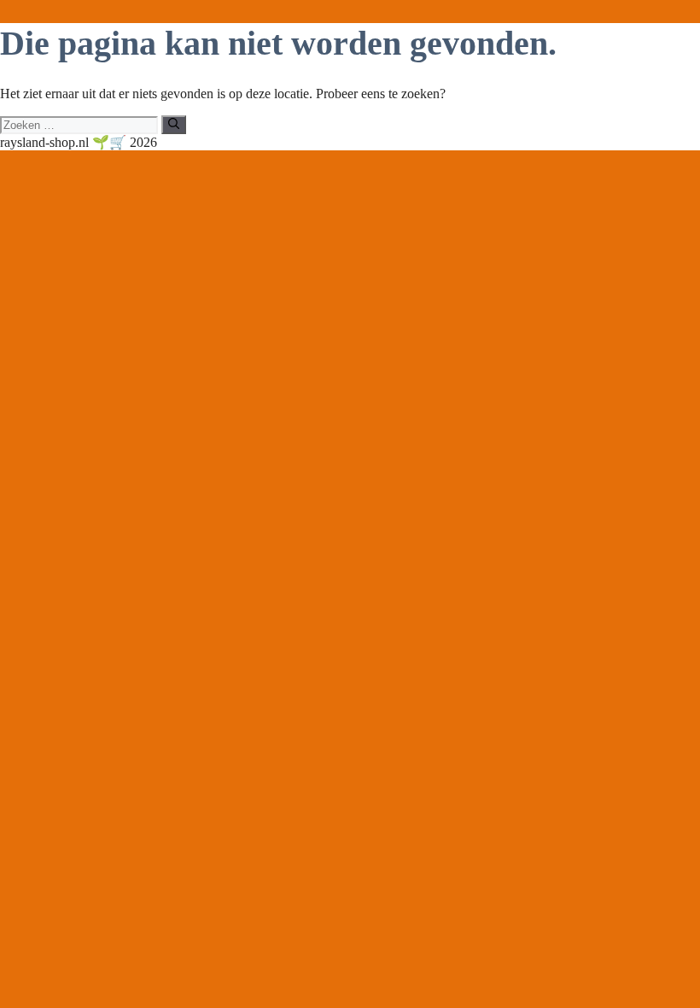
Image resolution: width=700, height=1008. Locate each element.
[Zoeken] (173, 124)
